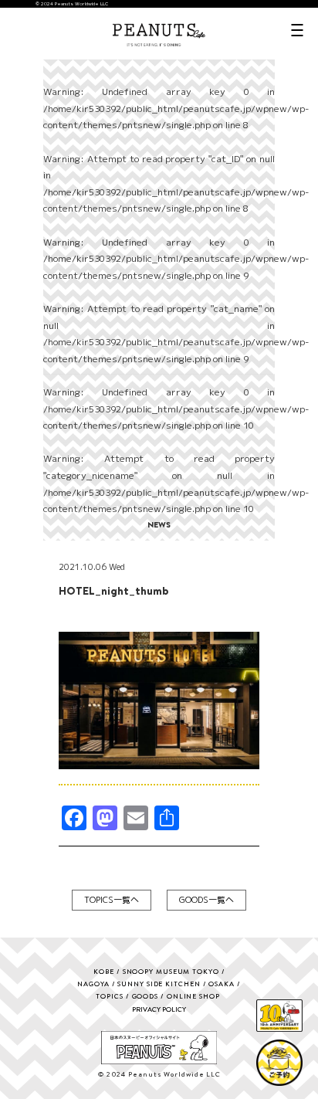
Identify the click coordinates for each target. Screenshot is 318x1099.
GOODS (145, 996)
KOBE (103, 971)
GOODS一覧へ (206, 900)
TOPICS (109, 996)
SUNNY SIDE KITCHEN (158, 984)
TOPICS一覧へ (111, 900)
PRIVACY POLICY (159, 1009)
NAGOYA (93, 984)
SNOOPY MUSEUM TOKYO (171, 971)
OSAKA (221, 984)
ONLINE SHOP (193, 996)
